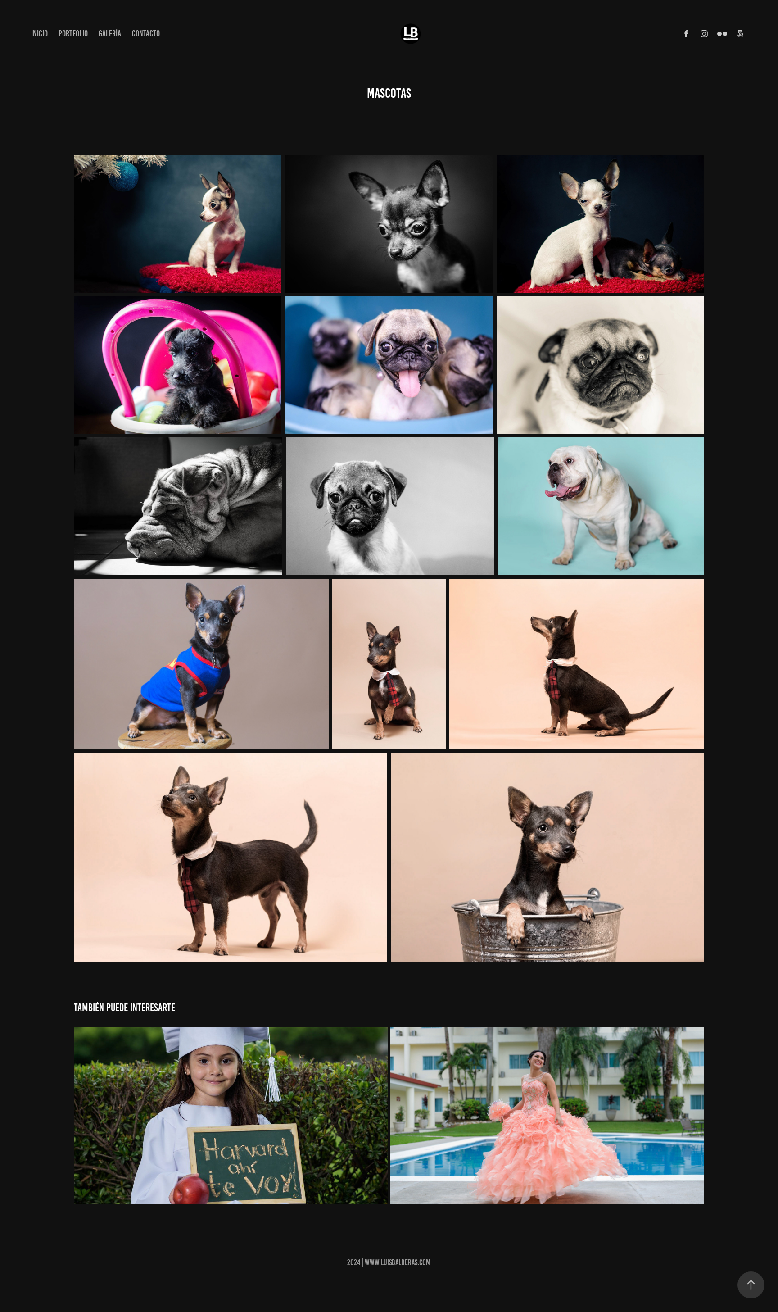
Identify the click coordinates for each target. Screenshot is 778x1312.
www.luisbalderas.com (397, 1262)
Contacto (146, 33)
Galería (110, 33)
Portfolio (73, 33)
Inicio (39, 33)
